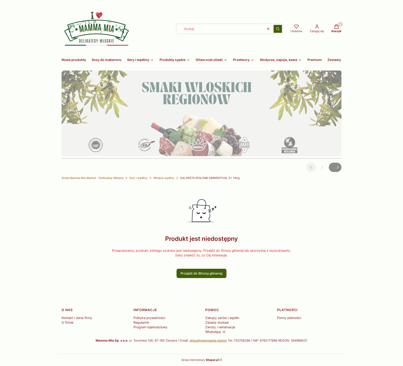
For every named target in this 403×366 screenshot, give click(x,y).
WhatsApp (213, 332)
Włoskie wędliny (163, 178)
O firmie (67, 322)
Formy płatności (289, 318)
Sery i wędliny (138, 178)
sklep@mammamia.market (208, 340)
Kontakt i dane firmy (77, 318)
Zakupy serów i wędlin (222, 318)
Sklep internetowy (200, 360)
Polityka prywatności (149, 318)
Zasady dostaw (217, 322)
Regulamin (141, 322)
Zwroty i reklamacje (220, 327)
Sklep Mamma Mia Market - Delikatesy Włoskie (93, 178)
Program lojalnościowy (150, 327)
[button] (278, 29)
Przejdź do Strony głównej (201, 273)
